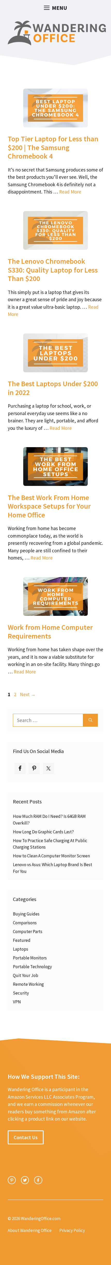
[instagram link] (12, 1180)
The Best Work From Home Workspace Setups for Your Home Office (49, 506)
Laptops (20, 949)
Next (28, 694)
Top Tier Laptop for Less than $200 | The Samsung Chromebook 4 (53, 147)
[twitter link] (25, 1180)
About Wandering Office (30, 1230)
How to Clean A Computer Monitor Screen (51, 856)
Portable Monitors (30, 958)
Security (21, 993)
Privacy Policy (72, 1230)
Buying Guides (26, 914)
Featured (21, 940)
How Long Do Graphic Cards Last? (43, 832)
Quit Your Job (25, 975)
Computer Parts (27, 931)
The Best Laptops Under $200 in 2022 (53, 388)
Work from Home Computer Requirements (50, 632)
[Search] (90, 720)
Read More (70, 192)
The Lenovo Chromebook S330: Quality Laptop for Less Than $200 (53, 270)
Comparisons (25, 923)
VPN (17, 1002)
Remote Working (28, 984)
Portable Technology (32, 966)
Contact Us (26, 1137)
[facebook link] (38, 1180)
